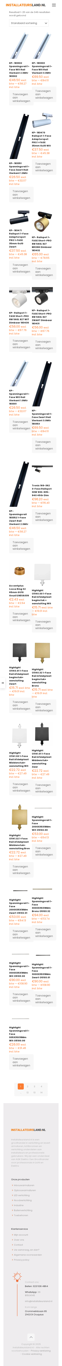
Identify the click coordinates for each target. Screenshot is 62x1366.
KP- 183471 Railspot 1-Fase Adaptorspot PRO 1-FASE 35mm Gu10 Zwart (18, 238)
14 (41, 1092)
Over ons (19, 1239)
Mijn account (21, 1234)
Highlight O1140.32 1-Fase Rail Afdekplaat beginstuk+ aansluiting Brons (41, 677)
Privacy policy (21, 1259)
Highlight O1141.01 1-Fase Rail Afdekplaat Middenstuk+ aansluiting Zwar (41, 758)
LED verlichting (22, 1195)
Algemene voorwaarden (28, 1254)
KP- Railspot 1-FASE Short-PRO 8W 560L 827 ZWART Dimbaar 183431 (42, 317)
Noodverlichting (23, 1200)
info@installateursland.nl (38, 1301)
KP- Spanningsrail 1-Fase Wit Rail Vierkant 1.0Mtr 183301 (19, 397)
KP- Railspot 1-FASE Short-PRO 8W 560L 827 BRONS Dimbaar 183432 (42, 244)
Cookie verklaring (32, 1354)
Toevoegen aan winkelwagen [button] (21, 97)
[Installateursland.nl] (26, 5)
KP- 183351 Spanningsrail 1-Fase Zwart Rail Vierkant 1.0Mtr (19, 168)
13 (34, 1092)
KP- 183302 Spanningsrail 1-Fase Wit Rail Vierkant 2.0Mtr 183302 (19, 69)
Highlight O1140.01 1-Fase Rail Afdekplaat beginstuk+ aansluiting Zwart (19, 676)
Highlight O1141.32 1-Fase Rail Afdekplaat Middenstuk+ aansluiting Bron (19, 842)
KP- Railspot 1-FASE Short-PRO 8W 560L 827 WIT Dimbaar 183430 (19, 317)
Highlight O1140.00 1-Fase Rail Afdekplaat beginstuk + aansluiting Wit (41, 597)
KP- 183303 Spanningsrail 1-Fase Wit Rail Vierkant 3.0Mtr (42, 68)
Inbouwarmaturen (24, 1185)
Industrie (19, 1205)
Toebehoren (21, 1215)
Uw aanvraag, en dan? (26, 1249)
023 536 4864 (40, 1286)
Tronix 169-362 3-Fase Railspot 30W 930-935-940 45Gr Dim (42, 490)
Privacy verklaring (41, 1350)
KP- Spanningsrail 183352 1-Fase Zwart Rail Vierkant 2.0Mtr (18, 517)
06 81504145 (32, 1293)
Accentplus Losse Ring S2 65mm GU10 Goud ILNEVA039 (19, 590)
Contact (18, 1244)
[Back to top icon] (31, 1337)
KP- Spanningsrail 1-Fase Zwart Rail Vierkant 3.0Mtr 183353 (42, 417)
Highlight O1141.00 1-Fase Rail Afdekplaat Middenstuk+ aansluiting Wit (19, 759)
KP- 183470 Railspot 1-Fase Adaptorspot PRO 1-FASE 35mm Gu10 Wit (41, 139)
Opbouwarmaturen (25, 1190)
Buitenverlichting (23, 1210)
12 (28, 1092)
